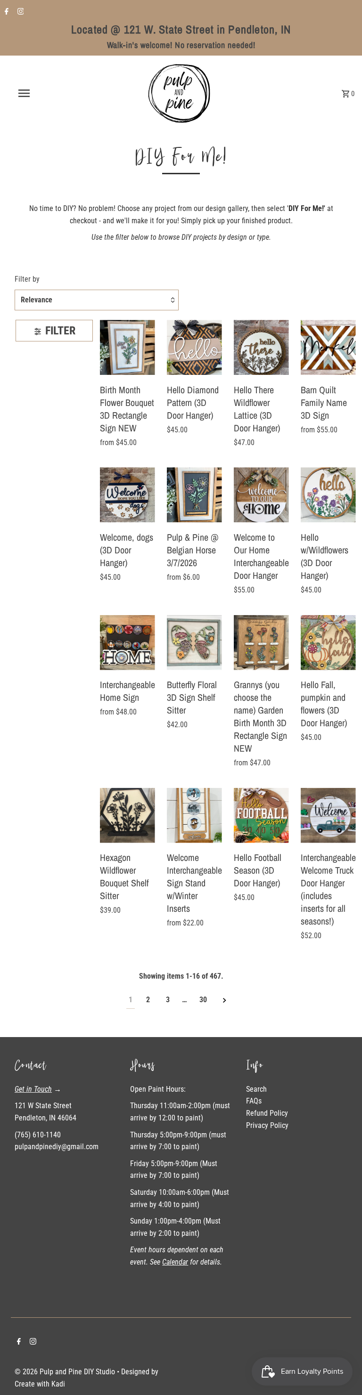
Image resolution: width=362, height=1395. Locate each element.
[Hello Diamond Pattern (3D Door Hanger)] (194, 347)
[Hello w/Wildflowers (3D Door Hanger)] (328, 494)
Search (256, 1089)
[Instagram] (19, 12)
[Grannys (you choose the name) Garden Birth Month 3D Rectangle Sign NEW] (261, 642)
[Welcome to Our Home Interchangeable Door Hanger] (261, 494)
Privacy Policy (267, 1125)
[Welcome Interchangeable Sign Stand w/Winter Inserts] (194, 815)
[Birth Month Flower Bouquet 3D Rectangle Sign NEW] (127, 347)
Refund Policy (267, 1113)
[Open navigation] (41, 93)
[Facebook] (5, 12)
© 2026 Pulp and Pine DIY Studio (66, 1371)
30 (203, 999)
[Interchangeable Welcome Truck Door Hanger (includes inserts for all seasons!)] (328, 815)
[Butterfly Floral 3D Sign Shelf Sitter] (194, 642)
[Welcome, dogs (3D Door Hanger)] (127, 494)
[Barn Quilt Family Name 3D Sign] (328, 347)
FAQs (254, 1100)
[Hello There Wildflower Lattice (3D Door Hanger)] (261, 347)
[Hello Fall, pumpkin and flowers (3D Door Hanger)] (328, 642)
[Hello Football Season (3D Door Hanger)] (261, 815)
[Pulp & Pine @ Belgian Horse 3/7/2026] (194, 494)
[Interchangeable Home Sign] (127, 642)
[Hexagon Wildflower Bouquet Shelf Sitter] (127, 815)
